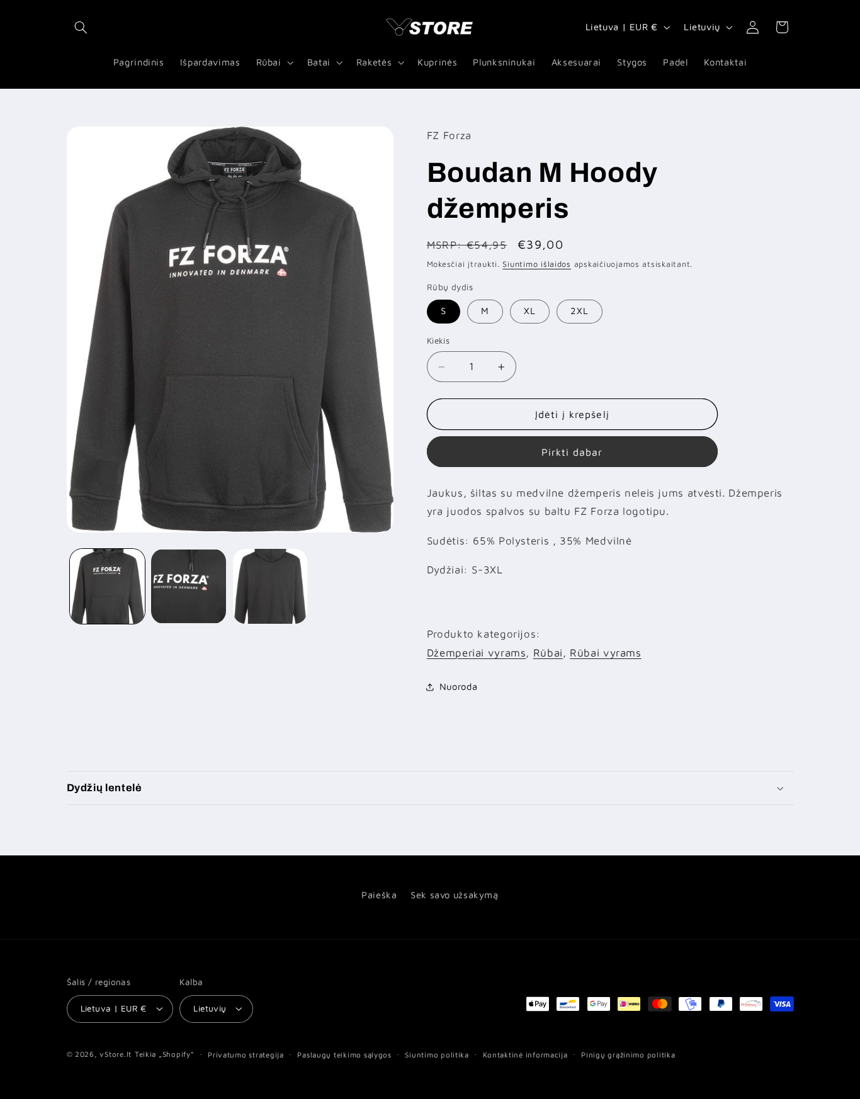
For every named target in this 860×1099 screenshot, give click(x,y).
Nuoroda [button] (458, 687)
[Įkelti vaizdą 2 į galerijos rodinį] (188, 586)
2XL (579, 311)
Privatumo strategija (246, 1055)
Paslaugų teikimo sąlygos (344, 1055)
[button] (81, 27)
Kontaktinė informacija (525, 1055)
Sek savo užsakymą (454, 894)
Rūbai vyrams (606, 652)
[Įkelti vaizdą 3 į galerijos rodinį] (270, 586)
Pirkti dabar (572, 452)
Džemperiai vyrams (476, 652)
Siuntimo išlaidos (536, 264)
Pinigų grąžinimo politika (628, 1055)
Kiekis (438, 341)
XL (530, 311)
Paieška (379, 894)
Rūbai (548, 652)
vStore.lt (115, 1054)
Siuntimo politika (437, 1055)
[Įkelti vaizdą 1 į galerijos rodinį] (107, 586)
